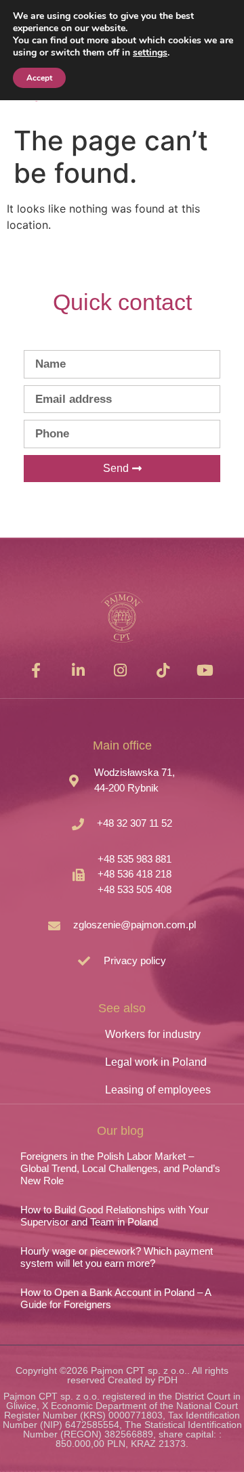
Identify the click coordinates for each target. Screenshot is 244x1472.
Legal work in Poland (156, 1062)
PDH (168, 1379)
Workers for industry (153, 1034)
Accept (39, 77)
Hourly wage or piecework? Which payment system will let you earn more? (116, 1257)
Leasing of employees (158, 1090)
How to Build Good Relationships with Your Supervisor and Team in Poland (114, 1216)
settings (150, 53)
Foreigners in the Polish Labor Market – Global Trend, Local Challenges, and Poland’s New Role (120, 1168)
